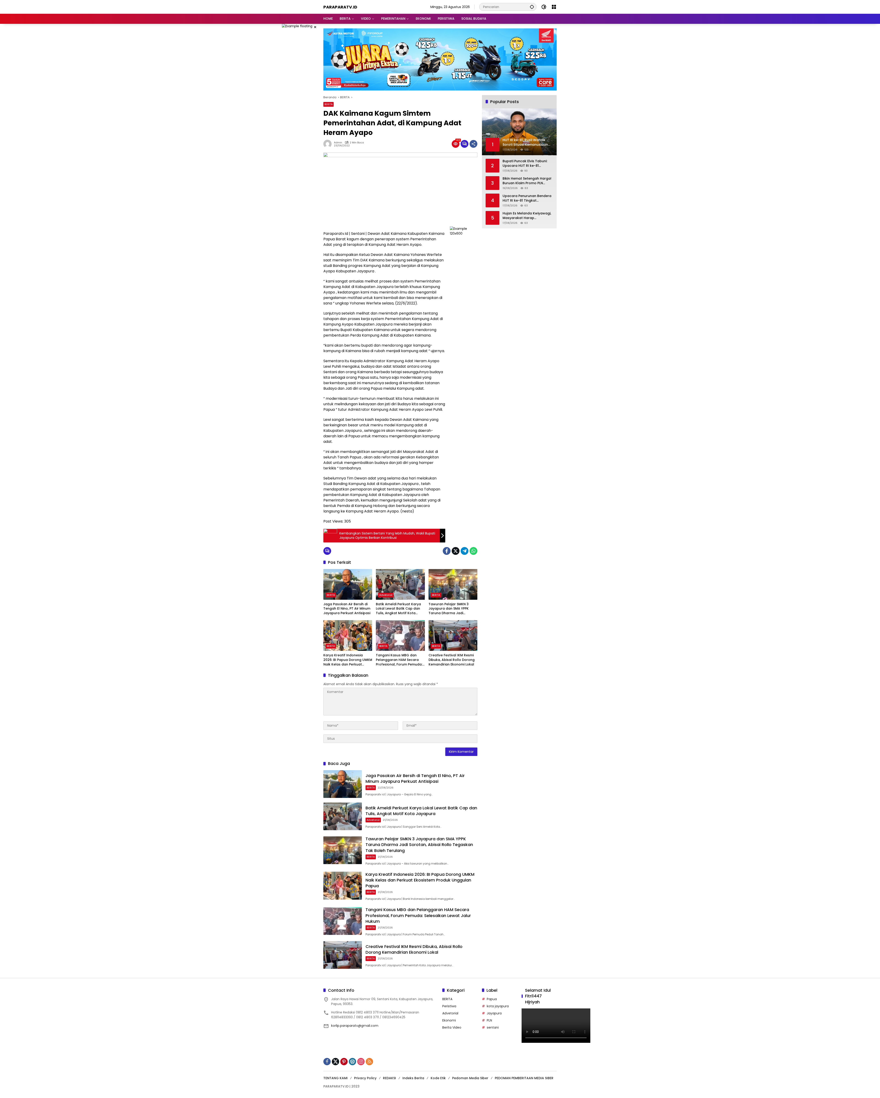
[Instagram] (361, 1061)
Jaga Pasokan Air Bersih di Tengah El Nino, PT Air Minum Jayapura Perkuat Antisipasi (346, 608)
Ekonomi (449, 1020)
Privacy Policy (365, 1078)
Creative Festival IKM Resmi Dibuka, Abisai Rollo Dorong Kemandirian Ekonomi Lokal (452, 659)
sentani (493, 1027)
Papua (492, 999)
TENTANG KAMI (335, 1078)
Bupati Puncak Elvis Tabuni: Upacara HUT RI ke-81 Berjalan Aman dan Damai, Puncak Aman (525, 163)
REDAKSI (389, 1078)
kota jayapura (498, 1006)
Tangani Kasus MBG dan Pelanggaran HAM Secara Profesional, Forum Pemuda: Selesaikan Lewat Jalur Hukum (399, 660)
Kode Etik (438, 1078)
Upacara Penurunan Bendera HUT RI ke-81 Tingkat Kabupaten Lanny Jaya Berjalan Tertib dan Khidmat (527, 198)
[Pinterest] (344, 1061)
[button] (531, 7)
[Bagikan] (473, 144)
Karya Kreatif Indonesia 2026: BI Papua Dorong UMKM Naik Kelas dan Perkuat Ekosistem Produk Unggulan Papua (347, 660)
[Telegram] (464, 551)
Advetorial (385, 595)
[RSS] (369, 1061)
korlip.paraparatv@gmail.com (354, 1025)
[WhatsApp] (473, 551)
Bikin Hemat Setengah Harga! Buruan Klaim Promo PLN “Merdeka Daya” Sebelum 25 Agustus (527, 181)
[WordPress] (352, 1061)
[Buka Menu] (554, 7)
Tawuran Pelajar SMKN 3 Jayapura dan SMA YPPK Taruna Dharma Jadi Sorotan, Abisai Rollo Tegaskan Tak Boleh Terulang (449, 609)
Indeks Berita (413, 1078)
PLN (489, 1020)
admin (338, 142)
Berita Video (451, 1027)
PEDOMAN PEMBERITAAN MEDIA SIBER (524, 1078)
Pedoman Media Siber (470, 1078)
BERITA (328, 104)
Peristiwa (449, 1006)
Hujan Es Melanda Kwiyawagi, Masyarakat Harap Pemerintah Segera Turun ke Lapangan (527, 215)
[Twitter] (455, 551)
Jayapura (494, 1013)
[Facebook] (447, 551)
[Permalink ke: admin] (328, 144)
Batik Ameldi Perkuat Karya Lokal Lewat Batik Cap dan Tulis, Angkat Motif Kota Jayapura (398, 609)
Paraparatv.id (340, 7)
